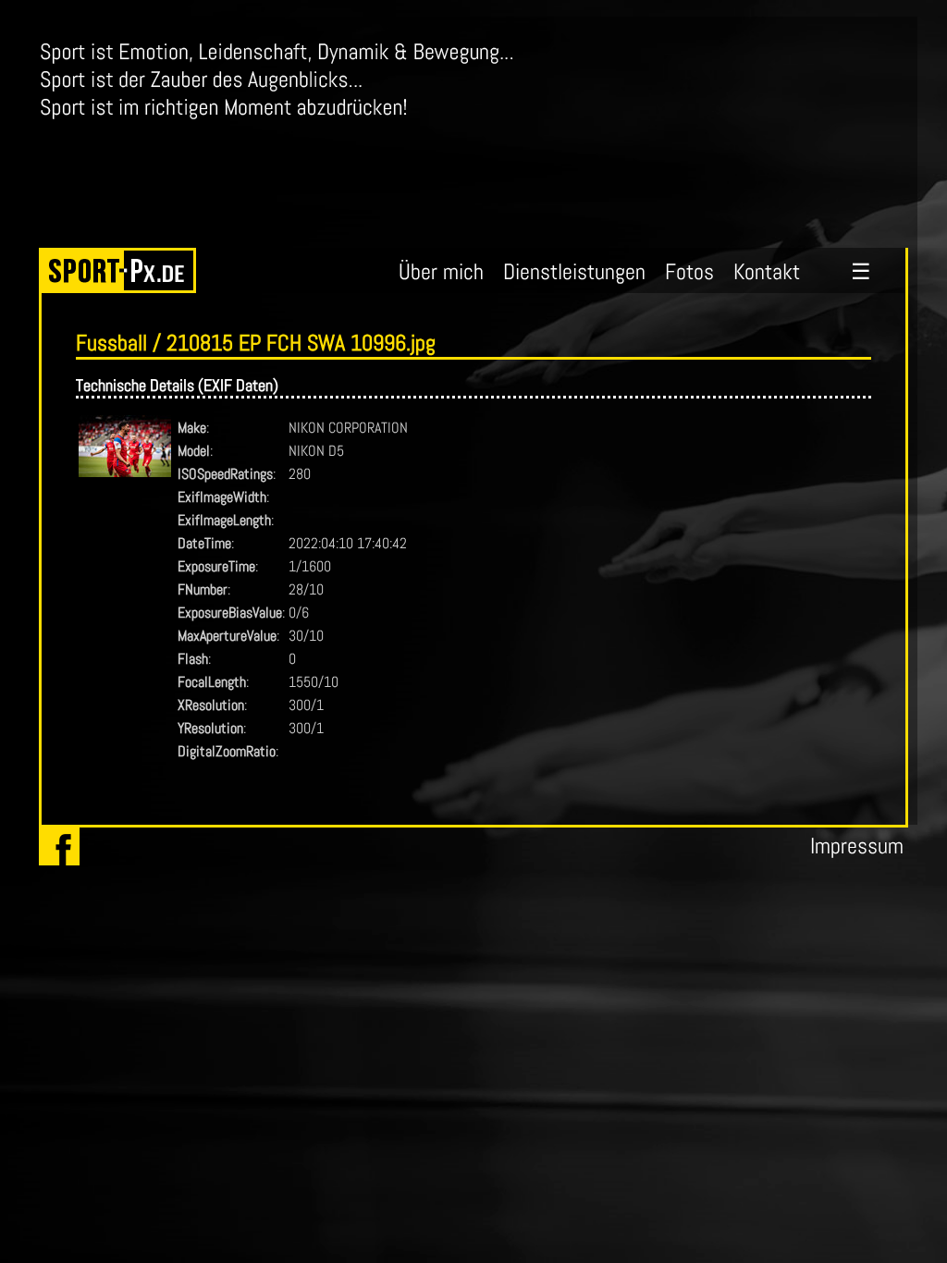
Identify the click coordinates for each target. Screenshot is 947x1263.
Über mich (441, 271)
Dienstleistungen (574, 271)
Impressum (857, 845)
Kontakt (766, 271)
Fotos (689, 271)
